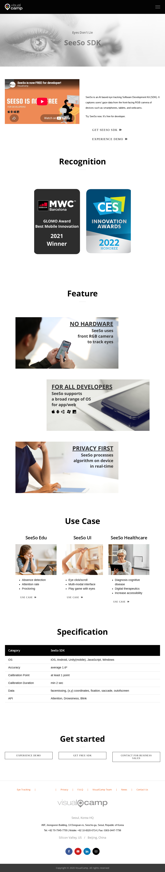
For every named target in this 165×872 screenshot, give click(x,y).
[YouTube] (78, 851)
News (124, 789)
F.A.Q (80, 789)
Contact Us (142, 789)
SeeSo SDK (45, 789)
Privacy (64, 789)
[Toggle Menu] (158, 6)
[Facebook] (69, 851)
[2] (129, 546)
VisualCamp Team (102, 789)
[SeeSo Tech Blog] (82, 176)
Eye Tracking (23, 789)
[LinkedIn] (87, 851)
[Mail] (96, 851)
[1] (82, 546)
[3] (36, 546)
